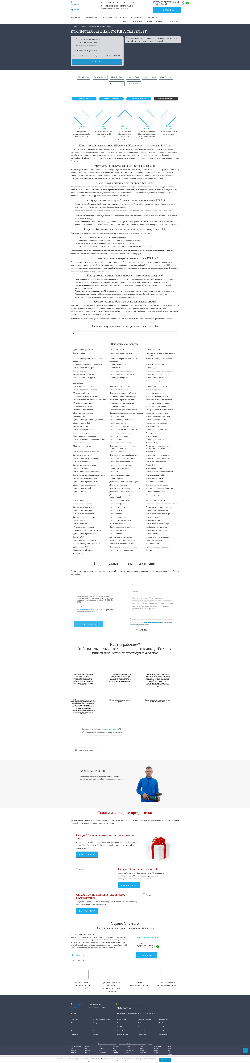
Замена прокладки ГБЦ (155, 439)
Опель (156, 1052)
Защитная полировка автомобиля (123, 410)
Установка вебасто (81, 393)
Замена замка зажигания (156, 462)
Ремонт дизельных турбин (84, 377)
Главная (75, 26)
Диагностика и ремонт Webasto (122, 393)
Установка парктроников (156, 393)
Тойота (170, 1048)
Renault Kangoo (162, 1034)
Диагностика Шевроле (165, 98)
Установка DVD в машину (156, 406)
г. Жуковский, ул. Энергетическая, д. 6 (117, 6)
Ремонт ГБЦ (114, 367)
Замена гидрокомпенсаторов (157, 419)
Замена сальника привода (84, 517)
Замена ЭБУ (114, 471)
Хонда (170, 1054)
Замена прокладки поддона (120, 433)
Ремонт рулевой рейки (118, 377)
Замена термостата (117, 507)
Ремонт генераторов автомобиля (159, 358)
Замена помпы (115, 439)
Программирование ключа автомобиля (89, 400)
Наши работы (137, 21)
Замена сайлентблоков (118, 390)
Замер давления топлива (156, 491)
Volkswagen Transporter (144, 1019)
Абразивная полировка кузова (121, 543)
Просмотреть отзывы (85, 750)
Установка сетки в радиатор (84, 527)
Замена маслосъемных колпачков (159, 371)
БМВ (72, 1048)
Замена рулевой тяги (82, 455)
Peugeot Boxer (162, 1027)
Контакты (173, 21)
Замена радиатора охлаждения (122, 419)
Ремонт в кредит (152, 17)
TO (72, 1023)
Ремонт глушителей (117, 364)
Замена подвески (80, 524)
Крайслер (73, 1052)
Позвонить (164, 10)
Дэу (86, 1048)
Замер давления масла (82, 386)
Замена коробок (116, 533)
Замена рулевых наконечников (86, 452)
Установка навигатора (82, 403)
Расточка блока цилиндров (84, 436)
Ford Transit (141, 1031)
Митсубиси (157, 1046)
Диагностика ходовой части (157, 381)
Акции (149, 21)
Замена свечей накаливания (121, 550)
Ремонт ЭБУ (151, 465)
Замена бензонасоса (117, 423)
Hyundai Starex (142, 1034)
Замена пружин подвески (156, 386)
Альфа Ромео (130, 1050)
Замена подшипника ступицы (85, 390)
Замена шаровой (80, 371)
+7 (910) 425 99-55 (162, 5)
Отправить (141, 630)
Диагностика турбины (82, 491)
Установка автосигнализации (158, 403)
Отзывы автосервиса (110, 729)
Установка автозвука (118, 406)
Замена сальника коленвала (120, 371)
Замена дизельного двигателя (158, 416)
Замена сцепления (117, 381)
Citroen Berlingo (121, 1019)
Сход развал (78, 553)
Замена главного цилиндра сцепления (89, 475)
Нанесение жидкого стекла (157, 413)
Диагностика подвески (82, 510)
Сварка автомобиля (154, 540)
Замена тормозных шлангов (157, 458)
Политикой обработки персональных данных (131, 1061)
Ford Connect (141, 1027)
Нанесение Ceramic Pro (83, 413)
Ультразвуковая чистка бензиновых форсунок (160, 354)
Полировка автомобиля (83, 410)
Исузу (86, 1052)
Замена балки (79, 520)
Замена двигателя (116, 416)
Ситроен (87, 1046)
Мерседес (143, 1052)
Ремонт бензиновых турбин (157, 374)
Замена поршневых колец (120, 443)
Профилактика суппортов (156, 527)
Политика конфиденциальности (107, 1044)
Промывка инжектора (82, 446)
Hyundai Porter (121, 1031)
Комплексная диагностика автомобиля (89, 495)
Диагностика (107, 17)
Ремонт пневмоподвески (83, 514)
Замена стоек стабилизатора (157, 510)
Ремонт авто (75, 17)
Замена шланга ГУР (117, 452)
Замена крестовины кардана (85, 478)
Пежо (169, 1046)
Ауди (127, 1052)
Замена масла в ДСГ (117, 530)
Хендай (156, 1050)
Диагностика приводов (119, 485)
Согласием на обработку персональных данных (95, 609)
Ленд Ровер (116, 1046)
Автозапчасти (121, 17)
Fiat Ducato (141, 1023)
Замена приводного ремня (84, 429)
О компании (160, 21)
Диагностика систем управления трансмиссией (123, 496)
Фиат (169, 1052)
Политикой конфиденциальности (89, 608)
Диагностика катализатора (157, 485)
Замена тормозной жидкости (121, 462)
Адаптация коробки (154, 468)
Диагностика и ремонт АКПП (85, 481)
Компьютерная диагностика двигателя (89, 364)
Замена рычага (152, 517)
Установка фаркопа (117, 524)
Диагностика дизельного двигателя (88, 419)
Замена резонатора (81, 500)
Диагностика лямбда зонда (84, 485)
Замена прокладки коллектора (86, 433)
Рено (114, 1048)
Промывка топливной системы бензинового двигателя (158, 447)
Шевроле (73, 1050)
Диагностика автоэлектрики (121, 491)
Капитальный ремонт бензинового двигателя (87, 359)
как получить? (87, 854)
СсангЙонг (116, 1052)
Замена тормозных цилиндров (86, 458)
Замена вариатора (153, 533)
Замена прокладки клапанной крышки (125, 429)
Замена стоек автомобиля (120, 520)
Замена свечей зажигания (156, 377)
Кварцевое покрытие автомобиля (159, 410)
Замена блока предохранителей (86, 471)
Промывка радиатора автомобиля (159, 507)
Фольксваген (102, 1052)
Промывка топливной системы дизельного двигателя (122, 447)
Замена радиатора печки (83, 507)
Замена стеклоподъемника (120, 465)
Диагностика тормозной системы (123, 455)
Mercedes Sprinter (163, 1019)
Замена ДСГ (78, 537)
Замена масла (79, 353)
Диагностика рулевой (82, 488)
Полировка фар (79, 416)
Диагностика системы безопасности (124, 488)
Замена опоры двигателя (83, 374)
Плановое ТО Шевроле (111, 98)
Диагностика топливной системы (160, 488)
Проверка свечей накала (83, 550)
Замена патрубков (80, 426)
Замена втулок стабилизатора (158, 514)
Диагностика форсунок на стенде (123, 386)
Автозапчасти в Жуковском (120, 537)
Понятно (165, 1060)
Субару (128, 1046)
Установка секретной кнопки (121, 400)
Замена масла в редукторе (156, 530)
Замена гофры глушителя (83, 504)
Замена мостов (115, 510)
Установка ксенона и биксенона (122, 396)
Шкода (114, 1050)
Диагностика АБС (80, 547)
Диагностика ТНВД (81, 423)
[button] (19, 784)
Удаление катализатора (155, 500)
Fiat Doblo (120, 1027)
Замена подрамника (117, 517)
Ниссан (156, 1048)
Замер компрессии (153, 436)
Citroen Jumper (121, 1023)
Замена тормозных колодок (120, 353)
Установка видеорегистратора (85, 396)
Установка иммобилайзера (157, 396)
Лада (141, 1048)
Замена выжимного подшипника (159, 471)
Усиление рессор (153, 520)
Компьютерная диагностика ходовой (161, 495)
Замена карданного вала (119, 475)
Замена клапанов (80, 443)
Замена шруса (151, 367)
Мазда (142, 1050)
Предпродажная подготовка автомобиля (126, 413)
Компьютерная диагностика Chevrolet (100, 26)
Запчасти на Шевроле (138, 98)
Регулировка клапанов (155, 433)
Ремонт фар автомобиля (119, 468)
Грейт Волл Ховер (76, 1046)
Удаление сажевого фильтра (157, 547)
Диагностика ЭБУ (153, 543)
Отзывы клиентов (167, 982)
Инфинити (87, 1050)
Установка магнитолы (82, 406)
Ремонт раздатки (116, 478)
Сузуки (128, 1048)
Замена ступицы (116, 514)
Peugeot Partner (162, 1031)
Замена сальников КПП (155, 475)
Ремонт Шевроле (84, 98)
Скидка (124, 21)
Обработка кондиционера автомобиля (161, 504)
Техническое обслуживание (157, 537)
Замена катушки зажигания (84, 465)
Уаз (169, 1050)
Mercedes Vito (162, 1023)
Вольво (101, 1048)
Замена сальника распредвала (121, 374)
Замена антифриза (117, 504)
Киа (100, 1046)
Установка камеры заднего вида (159, 400)
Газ (99, 1050)
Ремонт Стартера (80, 468)
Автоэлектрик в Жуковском (84, 540)
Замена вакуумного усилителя (158, 455)
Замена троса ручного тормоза (122, 458)
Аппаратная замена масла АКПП (87, 530)
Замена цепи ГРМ (153, 349)
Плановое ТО (139, 982)
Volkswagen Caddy (122, 1034)
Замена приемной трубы (119, 500)
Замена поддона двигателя (156, 429)
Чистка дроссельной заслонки (122, 527)
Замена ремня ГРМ (117, 349)
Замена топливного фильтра (157, 524)
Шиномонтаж (136, 17)
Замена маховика (153, 426)
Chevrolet (83, 26)
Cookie (93, 612)
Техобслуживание (91, 17)
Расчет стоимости (83, 982)
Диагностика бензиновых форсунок (124, 481)
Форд (141, 1046)
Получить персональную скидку (102, 1019)
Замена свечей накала (118, 436)
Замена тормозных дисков (156, 364)
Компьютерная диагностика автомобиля (85, 382)
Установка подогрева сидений (121, 403)
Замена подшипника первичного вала (89, 439)
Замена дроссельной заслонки (122, 426)
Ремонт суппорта (80, 462)
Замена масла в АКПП (155, 478)
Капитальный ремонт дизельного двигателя (123, 359)
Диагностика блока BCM (156, 481)
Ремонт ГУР (151, 452)
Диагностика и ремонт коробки (86, 533)
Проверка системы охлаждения (122, 540)
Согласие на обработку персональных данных (132, 1044)
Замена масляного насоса (156, 423)
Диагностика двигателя (83, 349)
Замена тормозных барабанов (85, 367)
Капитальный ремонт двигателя (86, 543)
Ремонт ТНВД (151, 443)
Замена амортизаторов (155, 390)
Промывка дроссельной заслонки (123, 547)
